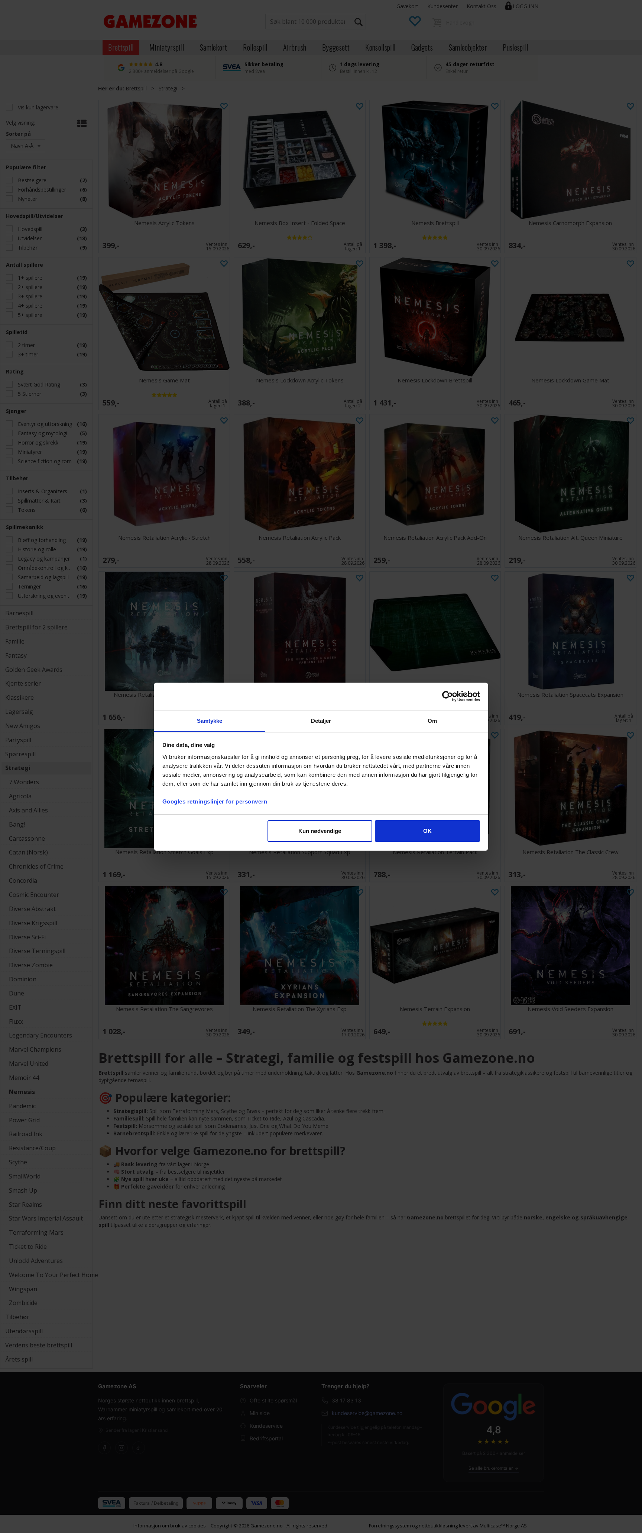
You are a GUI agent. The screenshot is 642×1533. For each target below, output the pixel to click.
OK (427, 831)
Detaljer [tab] (321, 721)
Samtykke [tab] (210, 721)
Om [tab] (432, 721)
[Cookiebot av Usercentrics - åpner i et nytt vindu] (447, 696)
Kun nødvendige (319, 831)
